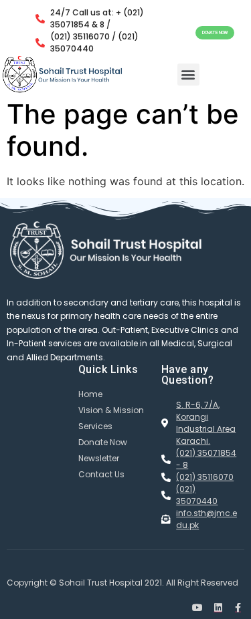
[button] (214, 33)
